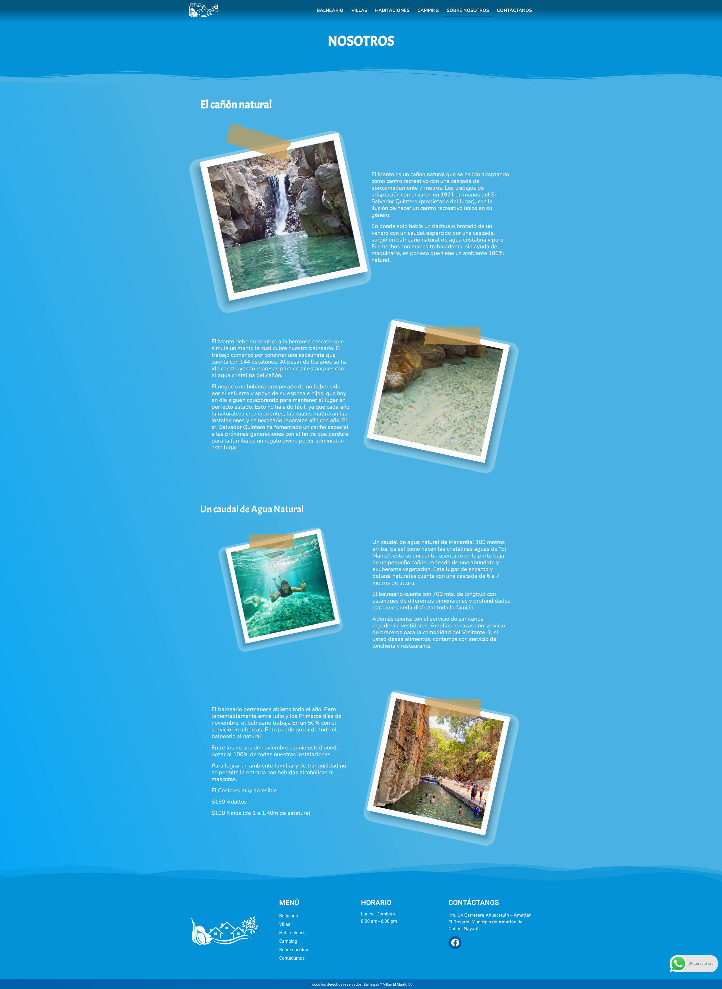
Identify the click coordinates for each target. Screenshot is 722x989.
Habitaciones (392, 10)
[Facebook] (454, 942)
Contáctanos (514, 10)
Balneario (330, 10)
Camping (428, 10)
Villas (359, 10)
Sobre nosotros (468, 10)
